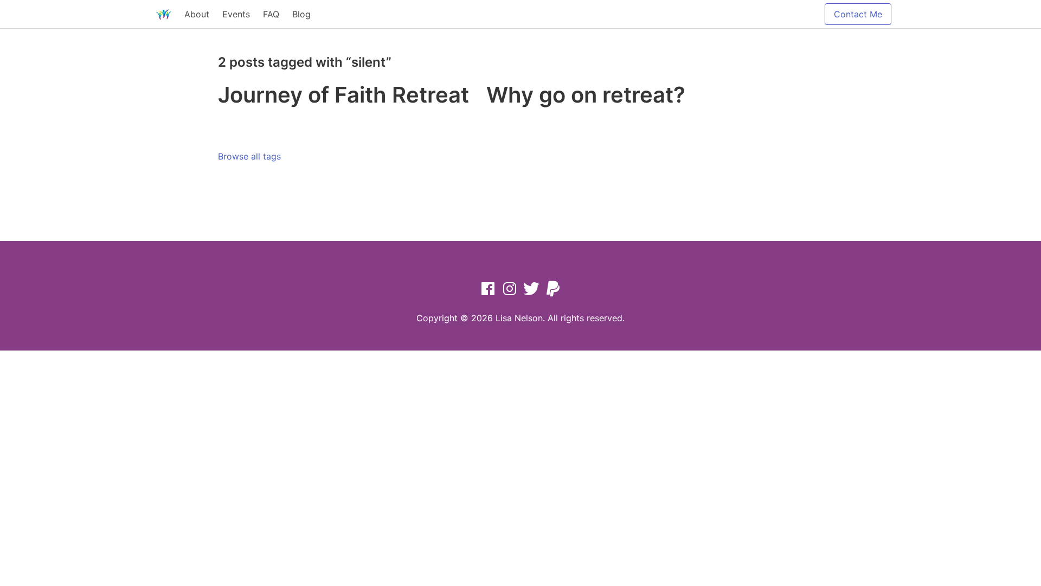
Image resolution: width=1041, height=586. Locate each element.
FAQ (271, 14)
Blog (301, 14)
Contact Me (858, 14)
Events (236, 14)
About (196, 14)
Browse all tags (249, 156)
